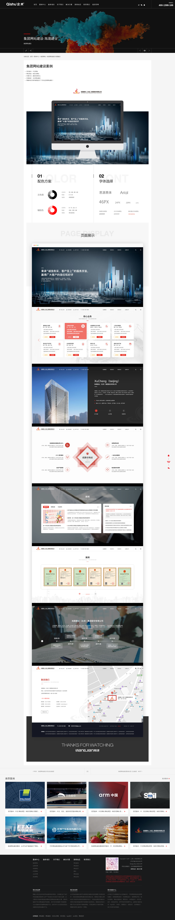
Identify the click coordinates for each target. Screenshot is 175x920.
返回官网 (95, 4)
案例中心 (42, 4)
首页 (35, 4)
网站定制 (76, 876)
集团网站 (43, 56)
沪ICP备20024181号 (136, 861)
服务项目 (51, 4)
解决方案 (69, 4)
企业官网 (35, 874)
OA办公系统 (55, 916)
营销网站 (35, 868)
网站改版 (76, 874)
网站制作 (76, 865)
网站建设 (76, 863)
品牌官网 (35, 865)
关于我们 (60, 4)
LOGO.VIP (139, 864)
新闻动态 (78, 4)
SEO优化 (62, 916)
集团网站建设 (27, 43)
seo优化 (75, 916)
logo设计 (69, 916)
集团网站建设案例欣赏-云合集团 (127, 771)
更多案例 (165, 778)
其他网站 (35, 876)
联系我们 (86, 4)
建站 (75, 871)
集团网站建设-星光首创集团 (46, 771)
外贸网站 (35, 871)
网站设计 (76, 868)
